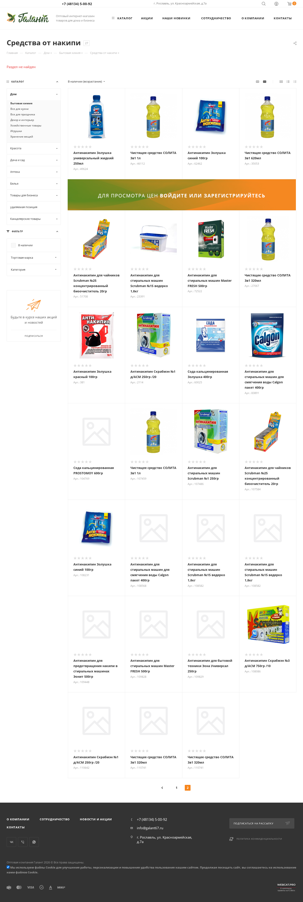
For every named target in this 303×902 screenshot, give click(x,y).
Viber (23, 842)
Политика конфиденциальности (259, 838)
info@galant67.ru (150, 828)
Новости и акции (96, 819)
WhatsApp (34, 842)
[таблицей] (295, 81)
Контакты (16, 827)
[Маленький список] (257, 81)
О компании (18, 819)
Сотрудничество (55, 819)
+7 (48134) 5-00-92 (77, 4)
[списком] (288, 81)
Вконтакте (11, 842)
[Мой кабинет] (276, 4)
